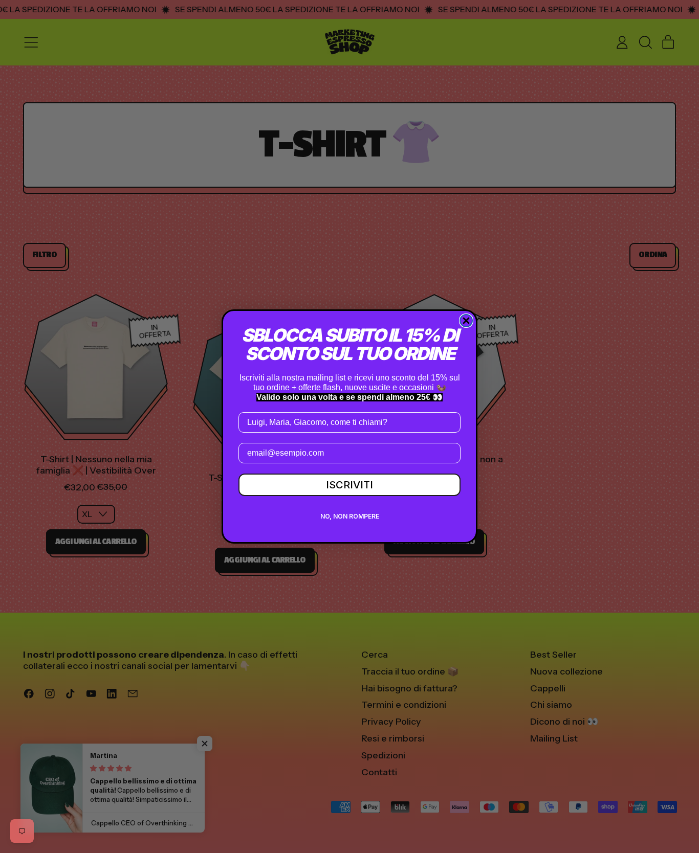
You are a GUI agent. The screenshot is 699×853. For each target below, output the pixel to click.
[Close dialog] (466, 321)
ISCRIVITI (349, 485)
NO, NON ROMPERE (349, 516)
